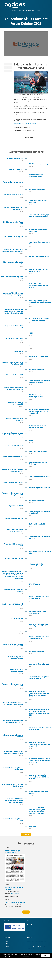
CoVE (20, 10)
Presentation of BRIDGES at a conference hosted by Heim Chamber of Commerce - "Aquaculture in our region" (37, 810)
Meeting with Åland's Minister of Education (13, 590)
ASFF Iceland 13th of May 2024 (13, 237)
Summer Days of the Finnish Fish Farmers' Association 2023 (13, 388)
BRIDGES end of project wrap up (38, 164)
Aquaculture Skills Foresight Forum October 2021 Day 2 (39, 678)
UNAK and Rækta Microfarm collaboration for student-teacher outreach (39, 285)
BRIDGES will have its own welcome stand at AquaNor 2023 (39, 396)
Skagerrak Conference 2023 (14, 375)
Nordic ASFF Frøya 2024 (16, 169)
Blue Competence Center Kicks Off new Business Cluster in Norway (12, 703)
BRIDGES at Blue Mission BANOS (38, 357)
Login (7, 941)
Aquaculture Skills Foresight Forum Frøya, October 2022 (12, 494)
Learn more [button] (26, 956)
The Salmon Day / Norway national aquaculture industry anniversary (13, 752)
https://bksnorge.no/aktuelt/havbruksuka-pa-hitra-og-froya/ (25, 123)
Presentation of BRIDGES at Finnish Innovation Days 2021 (12, 645)
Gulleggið (31, 346)
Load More (26, 912)
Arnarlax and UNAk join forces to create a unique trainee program (13, 294)
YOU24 (31, 333)
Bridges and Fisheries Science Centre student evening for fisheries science (40, 302)
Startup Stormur (18, 351)
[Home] (15, 5)
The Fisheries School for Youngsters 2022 (40, 552)
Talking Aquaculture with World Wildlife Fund (38, 463)
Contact (38, 10)
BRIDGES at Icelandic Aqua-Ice (13, 195)
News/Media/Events (26, 10)
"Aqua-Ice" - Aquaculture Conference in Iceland (15, 658)
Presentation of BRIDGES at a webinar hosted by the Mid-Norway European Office (39, 744)
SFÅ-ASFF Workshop (17, 619)
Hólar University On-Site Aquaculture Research (36, 565)
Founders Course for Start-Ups (14, 446)
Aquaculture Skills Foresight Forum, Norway (12, 820)
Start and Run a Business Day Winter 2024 (12, 277)
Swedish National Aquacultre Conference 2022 (37, 612)
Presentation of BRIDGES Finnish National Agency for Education (38, 625)
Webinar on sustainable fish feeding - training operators (39, 598)
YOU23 (31, 440)
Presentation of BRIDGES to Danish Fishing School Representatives (12, 434)
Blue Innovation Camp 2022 (37, 500)
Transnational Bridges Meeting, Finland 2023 (13, 419)
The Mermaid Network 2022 (37, 524)
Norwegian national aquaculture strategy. (38, 792)
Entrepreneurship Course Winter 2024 (13, 327)
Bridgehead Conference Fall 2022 (13, 482)
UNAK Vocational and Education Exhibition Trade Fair (38, 270)
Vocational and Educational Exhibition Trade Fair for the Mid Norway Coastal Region (13, 800)
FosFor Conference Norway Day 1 (13, 457)
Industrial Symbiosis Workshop (14, 558)
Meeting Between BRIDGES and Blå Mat (12, 605)
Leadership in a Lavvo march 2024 (39, 257)
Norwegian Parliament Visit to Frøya (40, 477)
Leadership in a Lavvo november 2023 (13, 339)
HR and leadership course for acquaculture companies (37, 427)
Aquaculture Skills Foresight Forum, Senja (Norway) (39, 512)
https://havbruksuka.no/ (14, 893)
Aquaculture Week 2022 (16, 506)
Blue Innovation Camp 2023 (37, 369)
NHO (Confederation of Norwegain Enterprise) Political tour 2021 (13, 721)
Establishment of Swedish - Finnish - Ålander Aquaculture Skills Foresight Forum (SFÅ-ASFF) (40, 760)
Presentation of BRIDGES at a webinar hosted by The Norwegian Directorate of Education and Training (39, 694)
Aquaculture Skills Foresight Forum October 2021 (12, 685)
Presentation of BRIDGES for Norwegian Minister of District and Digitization (39, 777)
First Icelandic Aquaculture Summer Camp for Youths (40, 729)
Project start (32, 826)
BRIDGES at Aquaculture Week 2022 (39, 488)
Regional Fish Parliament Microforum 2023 (15, 403)
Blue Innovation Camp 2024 (37, 189)
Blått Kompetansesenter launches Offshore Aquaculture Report (39, 319)
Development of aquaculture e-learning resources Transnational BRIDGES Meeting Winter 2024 (13, 311)
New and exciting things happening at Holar (12, 851)
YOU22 (21, 631)
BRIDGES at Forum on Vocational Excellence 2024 (13, 208)
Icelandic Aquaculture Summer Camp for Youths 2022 (14, 530)
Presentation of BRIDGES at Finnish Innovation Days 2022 (12, 470)
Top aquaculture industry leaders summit (13, 183)
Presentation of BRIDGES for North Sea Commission (12, 785)
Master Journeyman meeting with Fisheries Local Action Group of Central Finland (39, 411)
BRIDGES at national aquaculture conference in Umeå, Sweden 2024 (12, 250)
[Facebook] (27, 925)
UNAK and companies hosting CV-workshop (13, 263)
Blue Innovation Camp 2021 (37, 651)
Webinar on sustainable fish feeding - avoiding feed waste (39, 638)
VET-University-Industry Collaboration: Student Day (37, 176)
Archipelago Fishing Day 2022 (14, 518)
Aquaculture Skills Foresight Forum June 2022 (39, 537)
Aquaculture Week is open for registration (38, 201)
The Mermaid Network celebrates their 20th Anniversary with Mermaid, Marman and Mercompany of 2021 (39, 712)
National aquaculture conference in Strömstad (39, 243)
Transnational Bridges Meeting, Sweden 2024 (38, 230)
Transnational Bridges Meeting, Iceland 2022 (13, 545)
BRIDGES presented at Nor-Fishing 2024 (12, 223)
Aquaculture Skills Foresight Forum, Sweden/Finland (12, 769)
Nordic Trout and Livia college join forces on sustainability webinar (39, 216)
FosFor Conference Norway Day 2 (39, 451)
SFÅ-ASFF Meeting (34, 584)
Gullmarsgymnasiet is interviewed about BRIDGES (13, 736)
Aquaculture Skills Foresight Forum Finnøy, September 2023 (39, 381)
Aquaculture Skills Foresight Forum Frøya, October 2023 (12, 363)
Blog (7, 943)
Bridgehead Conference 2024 (14, 158)
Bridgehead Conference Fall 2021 (39, 664)
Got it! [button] (45, 955)
